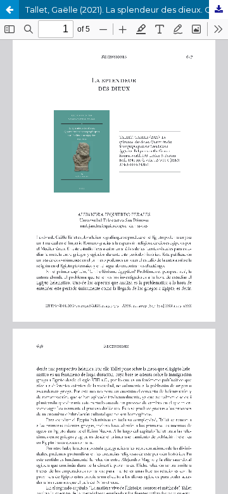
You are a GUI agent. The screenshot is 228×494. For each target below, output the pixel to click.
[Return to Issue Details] (9, 9)
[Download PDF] (218, 9)
